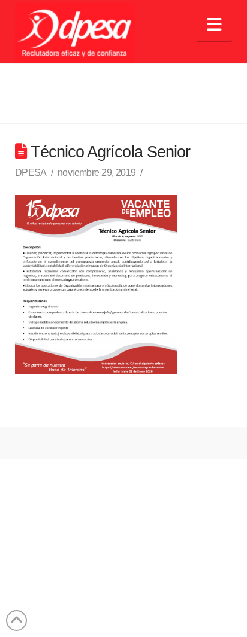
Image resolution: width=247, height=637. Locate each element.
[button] (214, 24)
